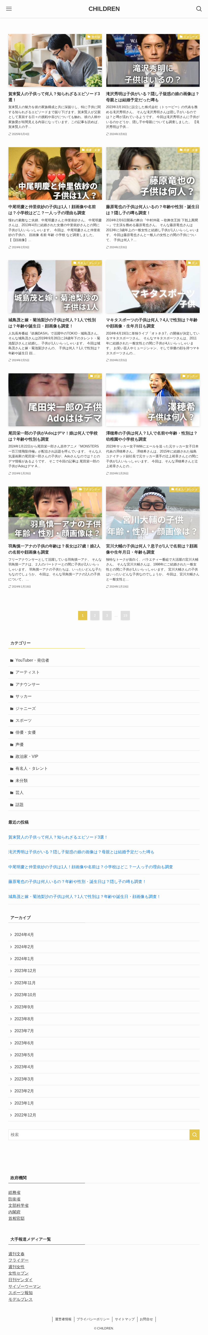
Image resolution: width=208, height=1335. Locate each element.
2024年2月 (24, 947)
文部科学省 (18, 1205)
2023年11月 (25, 983)
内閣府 (14, 1212)
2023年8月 (24, 1019)
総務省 (14, 1192)
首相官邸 (16, 1218)
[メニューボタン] (9, 9)
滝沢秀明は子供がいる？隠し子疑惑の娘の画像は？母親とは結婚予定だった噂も (81, 852)
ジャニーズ (25, 708)
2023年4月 (24, 1067)
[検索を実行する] (194, 1134)
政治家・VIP (26, 756)
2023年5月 (24, 1055)
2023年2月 (24, 1091)
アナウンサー (27, 684)
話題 (19, 805)
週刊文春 (16, 1254)
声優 (19, 744)
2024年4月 (24, 934)
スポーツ (23, 720)
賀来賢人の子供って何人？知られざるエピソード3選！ (58, 837)
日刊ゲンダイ (20, 1280)
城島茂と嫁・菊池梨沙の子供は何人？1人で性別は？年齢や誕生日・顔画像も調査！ (84, 896)
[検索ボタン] (199, 9)
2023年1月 (24, 1103)
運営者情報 (63, 1319)
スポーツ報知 (20, 1293)
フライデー (18, 1260)
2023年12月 (25, 971)
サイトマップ (125, 1319)
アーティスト (27, 672)
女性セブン (18, 1273)
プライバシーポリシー (93, 1319)
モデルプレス (20, 1299)
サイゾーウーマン (24, 1286)
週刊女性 (16, 1267)
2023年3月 (24, 1079)
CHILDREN (104, 9)
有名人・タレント (31, 768)
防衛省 (14, 1199)
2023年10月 (25, 995)
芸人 (19, 792)
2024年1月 (24, 959)
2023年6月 (24, 1043)
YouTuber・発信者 (32, 660)
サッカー (23, 696)
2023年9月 (24, 1007)
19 (125, 615)
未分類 (21, 780)
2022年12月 (25, 1115)
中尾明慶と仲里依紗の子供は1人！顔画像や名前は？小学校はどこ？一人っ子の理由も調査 (90, 867)
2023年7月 (24, 1031)
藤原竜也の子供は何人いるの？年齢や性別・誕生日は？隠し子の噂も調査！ (77, 881)
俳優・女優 (25, 732)
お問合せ (146, 1319)
